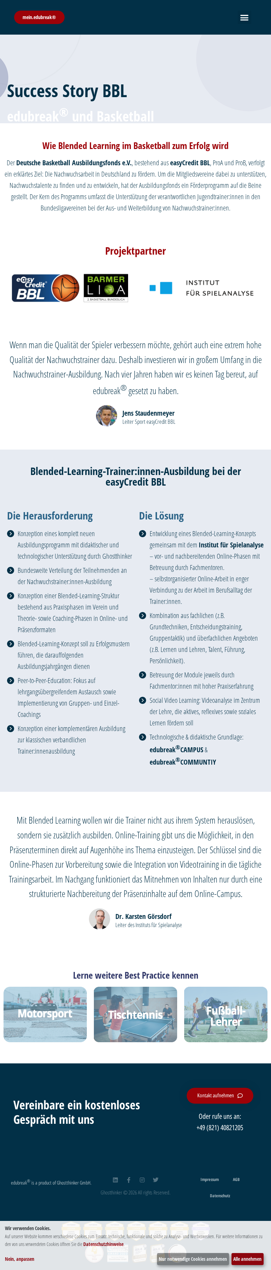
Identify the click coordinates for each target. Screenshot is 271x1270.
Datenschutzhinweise (103, 1244)
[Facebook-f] (129, 1180)
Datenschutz (220, 1196)
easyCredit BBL (190, 162)
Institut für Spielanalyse (231, 545)
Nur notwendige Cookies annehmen (193, 1259)
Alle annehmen (247, 1259)
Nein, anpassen (19, 1259)
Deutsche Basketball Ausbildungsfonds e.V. (74, 162)
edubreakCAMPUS (176, 749)
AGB (236, 1179)
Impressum (209, 1179)
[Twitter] (155, 1180)
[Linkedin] (115, 1180)
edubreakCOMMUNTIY (183, 762)
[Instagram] (142, 1180)
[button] (244, 17)
